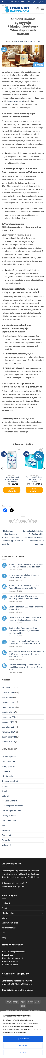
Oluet (4, 791)
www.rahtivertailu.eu (23, 990)
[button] (37, 8)
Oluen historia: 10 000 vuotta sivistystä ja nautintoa (26, 607)
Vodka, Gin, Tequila (10, 820)
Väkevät (5, 796)
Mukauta (23, 1045)
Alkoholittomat (8, 761)
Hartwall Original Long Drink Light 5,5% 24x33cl (12, 479)
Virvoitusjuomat (9, 756)
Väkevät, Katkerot (10, 922)
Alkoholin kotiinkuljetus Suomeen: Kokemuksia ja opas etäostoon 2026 (24, 642)
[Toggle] (42, 912)
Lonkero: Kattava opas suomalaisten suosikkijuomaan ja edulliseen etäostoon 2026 (26, 667)
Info (3, 932)
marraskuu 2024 (9, 717)
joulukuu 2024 (8, 712)
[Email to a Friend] (25, 521)
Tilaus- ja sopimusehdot (12, 958)
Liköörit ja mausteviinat (12, 805)
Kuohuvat (6, 830)
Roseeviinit (7, 840)
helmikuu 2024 (8, 732)
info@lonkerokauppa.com (13, 886)
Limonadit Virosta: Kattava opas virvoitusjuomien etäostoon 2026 (23, 597)
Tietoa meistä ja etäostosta (14, 951)
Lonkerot (6, 771)
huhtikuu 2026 (8, 692)
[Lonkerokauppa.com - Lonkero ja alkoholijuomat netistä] (18, 9)
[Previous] (2, 473)
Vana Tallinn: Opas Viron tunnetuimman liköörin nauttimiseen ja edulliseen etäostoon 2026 (26, 654)
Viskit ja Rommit (9, 815)
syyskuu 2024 (8, 722)
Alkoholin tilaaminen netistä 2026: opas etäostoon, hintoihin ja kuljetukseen (26, 565)
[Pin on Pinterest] (30, 521)
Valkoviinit (6, 845)
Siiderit (5, 786)
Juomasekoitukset (10, 781)
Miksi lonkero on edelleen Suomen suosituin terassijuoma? (24, 576)
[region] (23, 1034)
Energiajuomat (8, 766)
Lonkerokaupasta (15, 101)
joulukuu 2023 (8, 741)
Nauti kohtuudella (10, 964)
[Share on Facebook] (16, 521)
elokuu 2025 (7, 697)
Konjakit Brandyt (9, 800)
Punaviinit (6, 835)
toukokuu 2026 (8, 687)
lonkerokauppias (32, 41)
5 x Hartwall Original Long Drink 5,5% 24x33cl (34, 479)
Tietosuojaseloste (10, 961)
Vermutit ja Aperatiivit (12, 810)
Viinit (4, 825)
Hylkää (23, 1052)
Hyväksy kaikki (23, 1039)
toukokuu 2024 (8, 727)
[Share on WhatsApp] (11, 521)
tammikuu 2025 (9, 707)
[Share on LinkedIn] (34, 521)
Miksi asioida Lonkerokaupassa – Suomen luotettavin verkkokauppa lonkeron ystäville (12, 537)
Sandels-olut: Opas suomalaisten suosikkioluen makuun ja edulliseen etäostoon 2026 (24, 630)
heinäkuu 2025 (8, 702)
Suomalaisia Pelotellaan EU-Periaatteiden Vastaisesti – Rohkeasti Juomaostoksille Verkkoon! (33, 537)
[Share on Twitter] (21, 521)
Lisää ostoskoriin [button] (12, 490)
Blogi (4, 937)
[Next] (43, 473)
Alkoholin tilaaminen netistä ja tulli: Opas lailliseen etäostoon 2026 (24, 586)
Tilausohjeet (7, 955)
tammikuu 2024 (9, 736)
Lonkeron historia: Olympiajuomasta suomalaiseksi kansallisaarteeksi (25, 618)
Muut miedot (8, 776)
